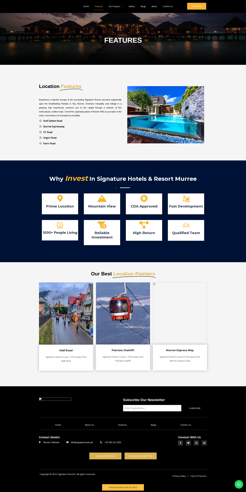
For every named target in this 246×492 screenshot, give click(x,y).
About (154, 6)
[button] (239, 484)
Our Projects (114, 6)
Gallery (132, 6)
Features (99, 6)
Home (86, 6)
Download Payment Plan (141, 455)
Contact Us (168, 6)
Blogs (143, 6)
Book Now (197, 6)
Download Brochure (105, 455)
